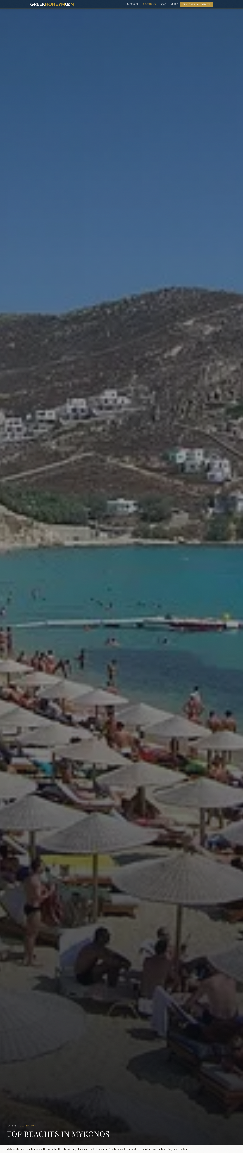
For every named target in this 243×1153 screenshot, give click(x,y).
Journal (12, 1126)
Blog (163, 4)
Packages (132, 4)
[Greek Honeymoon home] (52, 4)
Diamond (150, 4)
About (174, 4)
